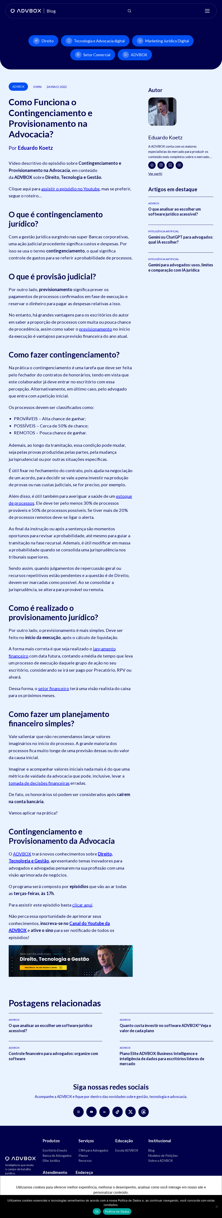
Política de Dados (117, 1211)
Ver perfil (155, 173)
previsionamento (95, 328)
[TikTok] (117, 1112)
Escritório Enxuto (55, 1150)
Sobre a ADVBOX (160, 1160)
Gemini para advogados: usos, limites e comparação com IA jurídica (180, 267)
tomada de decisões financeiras (39, 783)
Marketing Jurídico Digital (167, 40)
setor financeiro (53, 688)
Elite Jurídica (51, 1160)
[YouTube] (179, 165)
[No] (216, 1206)
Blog (151, 1150)
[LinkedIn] (170, 165)
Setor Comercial (96, 54)
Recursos (85, 1160)
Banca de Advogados (57, 1155)
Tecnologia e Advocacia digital (99, 40)
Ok (97, 1211)
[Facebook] (152, 165)
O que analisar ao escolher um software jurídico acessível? (174, 211)
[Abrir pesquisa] (129, 11)
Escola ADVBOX (126, 1150)
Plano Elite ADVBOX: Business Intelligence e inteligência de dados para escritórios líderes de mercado (162, 1058)
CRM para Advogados (93, 1150)
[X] (130, 1112)
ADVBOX (139, 54)
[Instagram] (161, 165)
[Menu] (207, 10)
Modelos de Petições (163, 1155)
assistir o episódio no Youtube (70, 188)
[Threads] (143, 1112)
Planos (83, 1155)
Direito (47, 40)
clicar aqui (82, 904)
